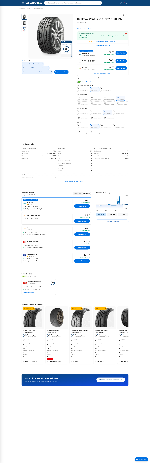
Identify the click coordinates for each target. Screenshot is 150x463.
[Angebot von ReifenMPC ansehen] (102, 53)
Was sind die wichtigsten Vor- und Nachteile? (36, 68)
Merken (93, 78)
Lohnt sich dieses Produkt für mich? (33, 64)
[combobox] (73, 3)
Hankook (79, 15)
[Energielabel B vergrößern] (79, 82)
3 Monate (101, 214)
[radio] (83, 89)
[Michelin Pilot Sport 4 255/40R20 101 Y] (104, 335)
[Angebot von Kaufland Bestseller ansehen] (56, 245)
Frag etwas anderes (61, 72)
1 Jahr (123, 214)
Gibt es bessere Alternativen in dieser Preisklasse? (37, 72)
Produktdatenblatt (86, 81)
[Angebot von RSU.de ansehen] (102, 68)
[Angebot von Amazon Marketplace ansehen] (102, 61)
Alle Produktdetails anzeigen (74, 181)
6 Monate (112, 214)
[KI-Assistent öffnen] (120, 3)
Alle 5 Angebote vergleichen (102, 73)
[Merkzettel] (124, 3)
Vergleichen (83, 78)
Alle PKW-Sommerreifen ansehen (110, 380)
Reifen (28, 8)
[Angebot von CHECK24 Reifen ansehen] (56, 258)
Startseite (22, 8)
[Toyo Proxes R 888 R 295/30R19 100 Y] (57, 335)
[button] (50, 36)
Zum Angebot (121, 53)
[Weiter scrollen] (128, 334)
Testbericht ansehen (102, 45)
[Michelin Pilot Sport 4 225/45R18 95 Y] (33, 335)
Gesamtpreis (77, 193)
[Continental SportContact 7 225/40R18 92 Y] (81, 335)
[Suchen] (100, 3)
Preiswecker (103, 78)
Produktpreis (86, 193)
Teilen (126, 15)
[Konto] (127, 3)
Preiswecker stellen (113, 221)
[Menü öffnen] (23, 3)
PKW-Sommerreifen (37, 8)
